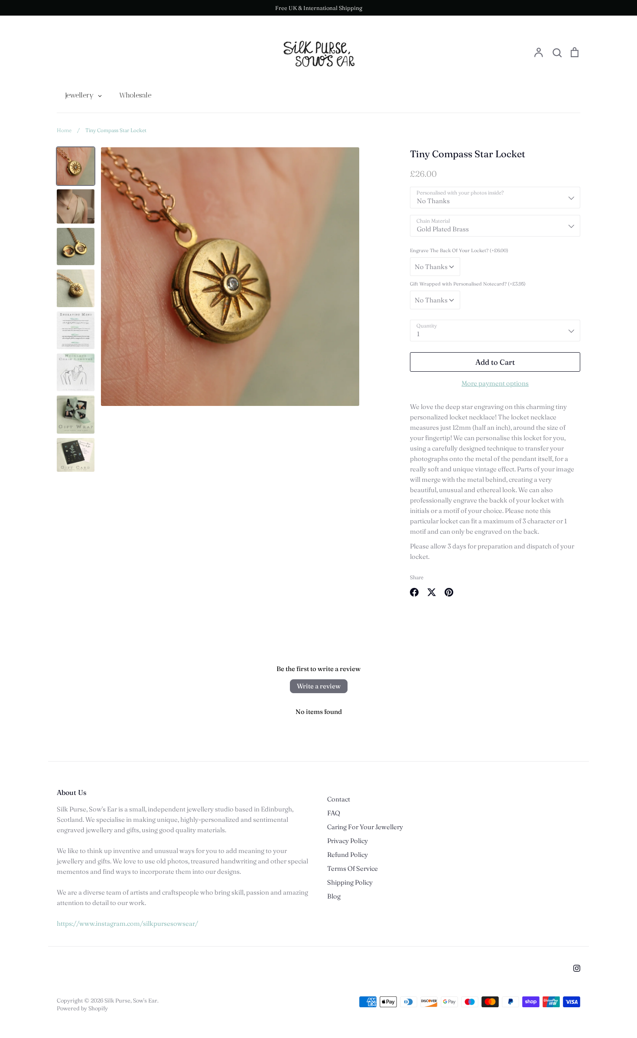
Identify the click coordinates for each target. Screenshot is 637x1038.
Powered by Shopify (82, 1008)
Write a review (319, 686)
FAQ (333, 813)
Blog (334, 896)
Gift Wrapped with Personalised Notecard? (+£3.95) (468, 284)
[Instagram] (576, 968)
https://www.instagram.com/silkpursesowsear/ (127, 923)
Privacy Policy (347, 841)
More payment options (495, 383)
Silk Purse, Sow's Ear (130, 1000)
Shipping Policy (350, 882)
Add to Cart (495, 362)
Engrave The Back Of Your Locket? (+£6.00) (459, 250)
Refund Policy (347, 854)
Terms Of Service (352, 868)
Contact (338, 799)
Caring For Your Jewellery (365, 827)
